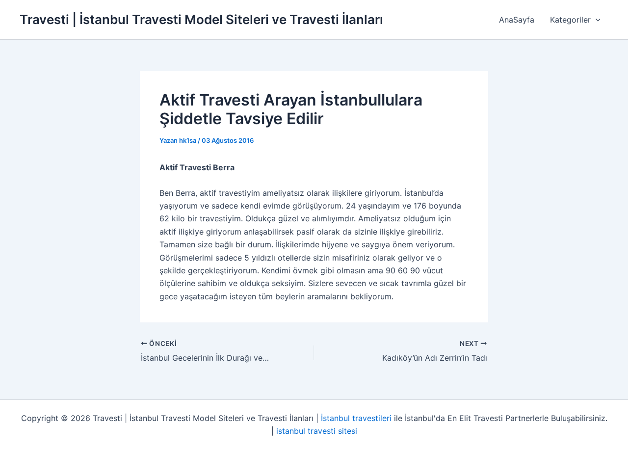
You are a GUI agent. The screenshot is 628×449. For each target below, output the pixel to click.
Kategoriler (570, 20)
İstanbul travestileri (356, 418)
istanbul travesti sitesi (316, 431)
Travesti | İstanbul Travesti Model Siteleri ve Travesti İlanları (201, 19)
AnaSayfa (516, 20)
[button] (596, 19)
